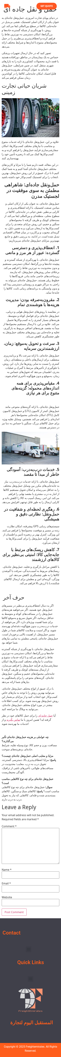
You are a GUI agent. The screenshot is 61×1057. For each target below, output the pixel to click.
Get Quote (46, 6)
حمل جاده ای (45, 715)
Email (6, 883)
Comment (9, 826)
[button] (28, 949)
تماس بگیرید (13, 720)
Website (7, 897)
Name (7, 869)
